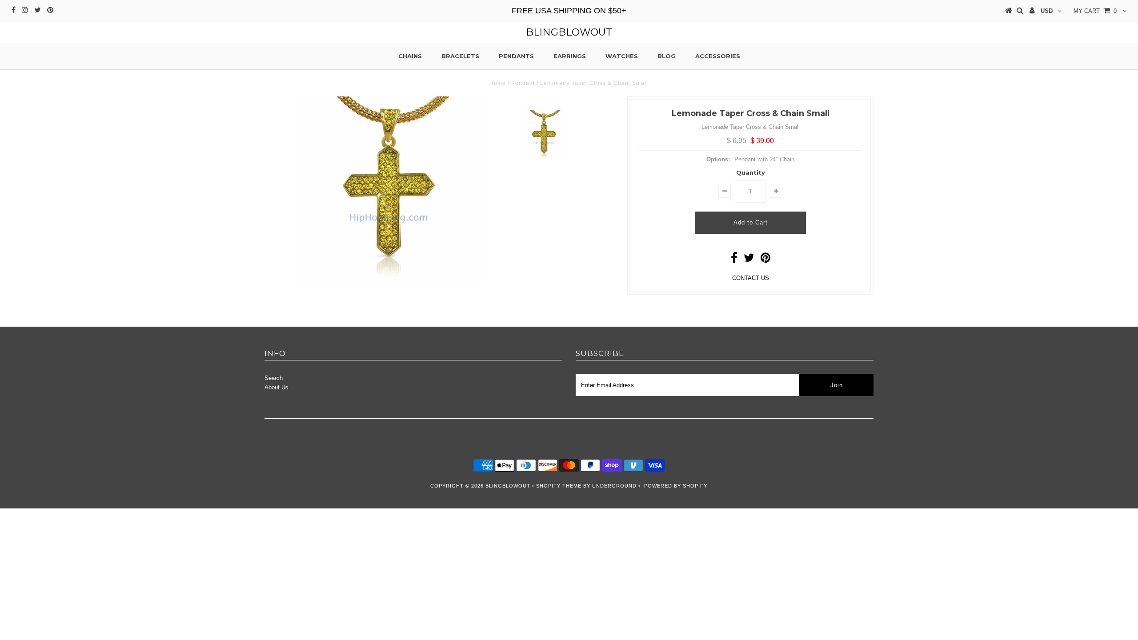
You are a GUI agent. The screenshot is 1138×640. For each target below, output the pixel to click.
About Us (276, 387)
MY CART (1095, 11)
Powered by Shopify (675, 485)
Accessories (717, 56)
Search (273, 378)
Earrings (569, 56)
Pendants (516, 56)
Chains (410, 56)
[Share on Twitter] (749, 259)
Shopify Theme (558, 485)
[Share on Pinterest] (765, 259)
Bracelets (460, 56)
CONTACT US (750, 278)
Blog (666, 56)
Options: (718, 159)
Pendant (523, 83)
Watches (621, 56)
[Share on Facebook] (734, 259)
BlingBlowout (569, 32)
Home (497, 83)
